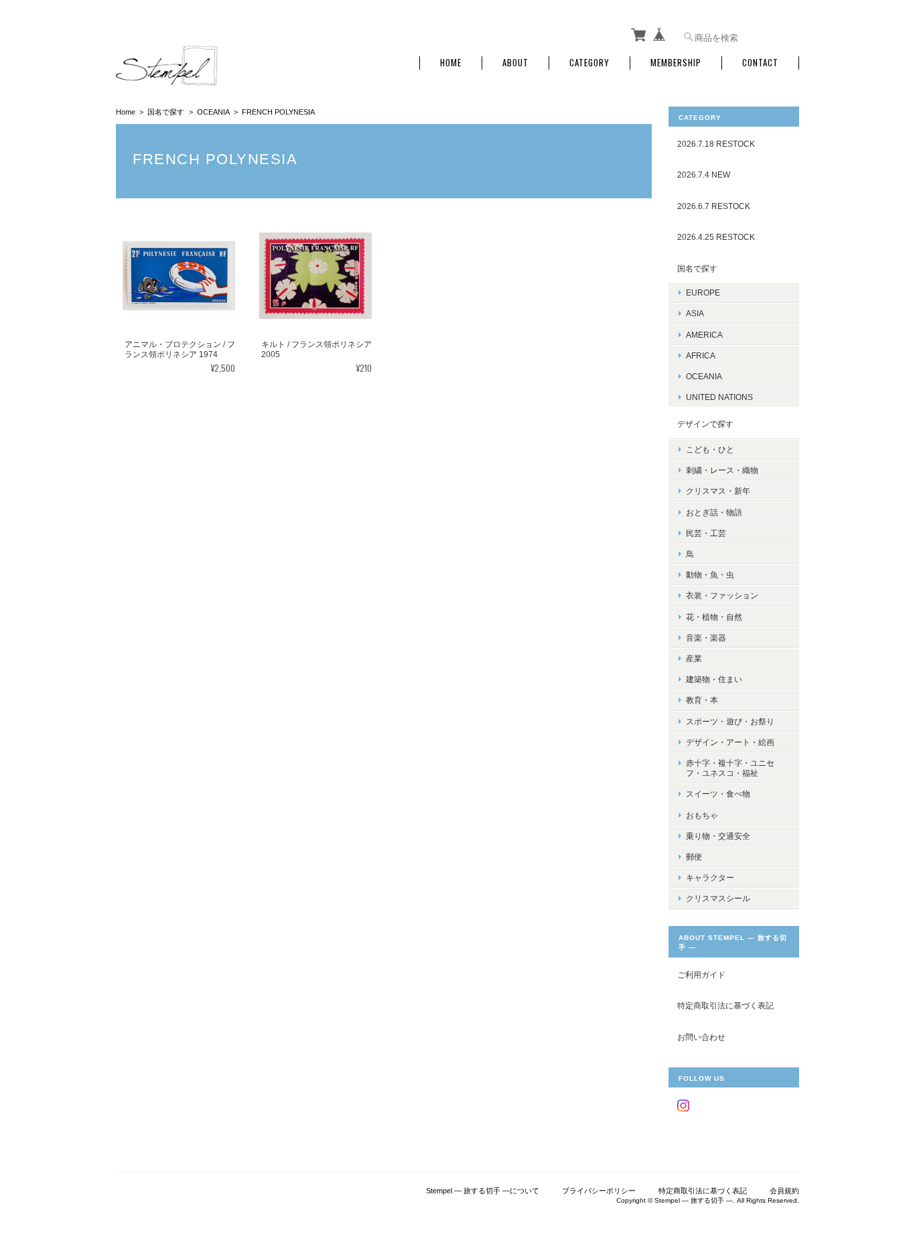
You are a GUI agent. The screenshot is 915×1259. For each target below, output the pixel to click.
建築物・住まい (714, 679)
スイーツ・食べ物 (718, 793)
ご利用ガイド (701, 974)
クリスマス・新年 (718, 490)
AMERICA (704, 334)
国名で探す (165, 112)
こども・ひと (710, 449)
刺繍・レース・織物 (722, 470)
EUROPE (703, 292)
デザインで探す (705, 423)
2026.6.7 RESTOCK (713, 206)
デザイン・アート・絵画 (730, 742)
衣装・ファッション (722, 595)
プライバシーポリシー (599, 1191)
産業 (694, 658)
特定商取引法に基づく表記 (725, 1005)
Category (589, 62)
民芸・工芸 (706, 533)
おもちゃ (702, 815)
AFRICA (700, 355)
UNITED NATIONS (719, 397)
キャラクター (710, 877)
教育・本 (702, 699)
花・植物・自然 (714, 616)
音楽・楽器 (706, 637)
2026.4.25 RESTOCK (716, 237)
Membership (675, 62)
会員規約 (784, 1191)
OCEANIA (213, 112)
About (515, 62)
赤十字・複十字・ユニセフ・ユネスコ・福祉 (730, 767)
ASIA (695, 313)
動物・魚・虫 (710, 574)
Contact (760, 62)
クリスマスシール (718, 898)
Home (451, 62)
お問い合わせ (701, 1037)
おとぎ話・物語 (714, 512)
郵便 (694, 856)
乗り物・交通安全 (718, 836)
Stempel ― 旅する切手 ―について (482, 1191)
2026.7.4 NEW (703, 174)
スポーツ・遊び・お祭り (730, 721)
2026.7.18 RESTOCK (716, 143)
